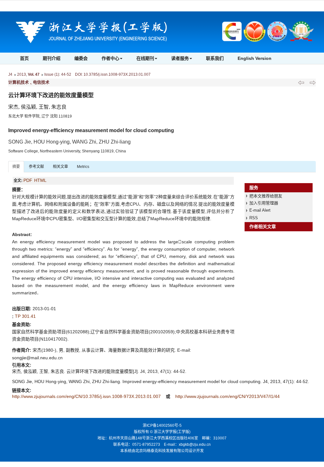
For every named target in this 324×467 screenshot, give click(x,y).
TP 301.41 (25, 316)
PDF (27, 180)
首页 (24, 58)
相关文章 (60, 166)
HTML (40, 180)
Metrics (83, 166)
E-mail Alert (260, 210)
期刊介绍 (51, 58)
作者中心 (110, 58)
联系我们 (215, 58)
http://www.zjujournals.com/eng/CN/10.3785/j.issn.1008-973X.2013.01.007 (87, 396)
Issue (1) (51, 74)
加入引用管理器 (263, 203)
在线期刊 (145, 58)
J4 (10, 74)
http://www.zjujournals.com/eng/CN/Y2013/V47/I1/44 (227, 396)
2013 (21, 74)
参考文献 (36, 166)
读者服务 (180, 58)
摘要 (16, 166)
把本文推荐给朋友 (265, 196)
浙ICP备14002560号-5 (162, 425)
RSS (253, 217)
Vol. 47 (34, 74)
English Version (254, 58)
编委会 (81, 58)
